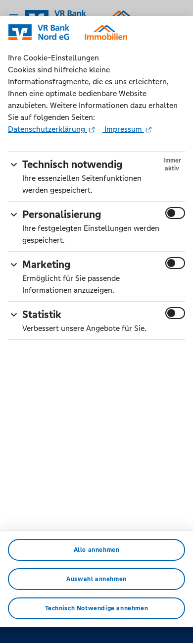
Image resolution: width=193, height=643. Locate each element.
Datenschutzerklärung (47, 129)
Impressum (123, 129)
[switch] (175, 213)
